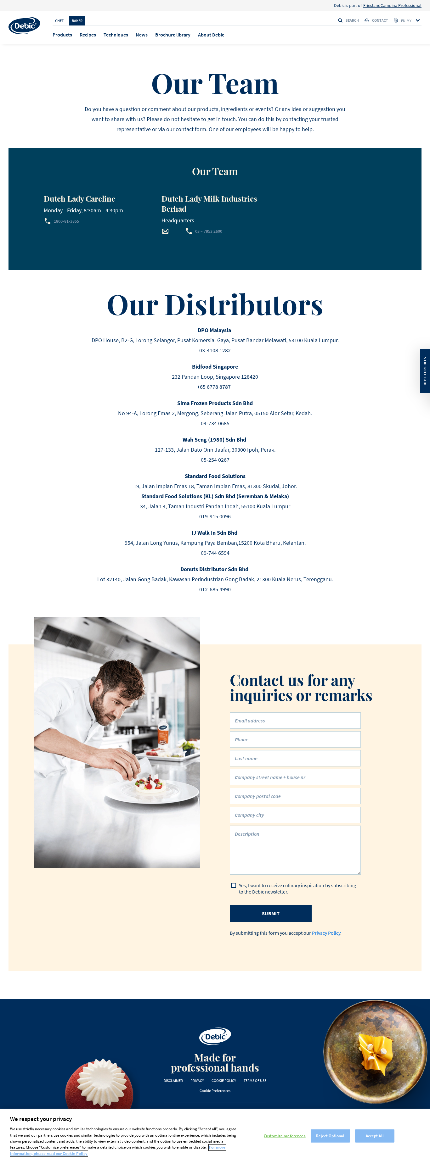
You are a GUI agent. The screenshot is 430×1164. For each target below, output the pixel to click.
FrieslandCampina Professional (392, 5)
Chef (59, 20)
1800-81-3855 (66, 221)
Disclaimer (173, 1080)
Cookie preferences (215, 1090)
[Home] (24, 25)
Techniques (116, 34)
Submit (271, 913)
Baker (77, 20)
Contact (380, 20)
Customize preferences (285, 1136)
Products (62, 34)
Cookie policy (224, 1080)
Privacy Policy (326, 933)
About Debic (211, 34)
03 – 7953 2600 (208, 231)
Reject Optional (330, 1136)
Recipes (88, 34)
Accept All (375, 1136)
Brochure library (172, 34)
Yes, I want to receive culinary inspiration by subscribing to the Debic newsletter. (297, 888)
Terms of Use (255, 1080)
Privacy (197, 1080)
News (142, 34)
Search (352, 20)
